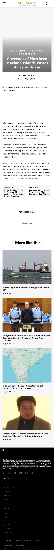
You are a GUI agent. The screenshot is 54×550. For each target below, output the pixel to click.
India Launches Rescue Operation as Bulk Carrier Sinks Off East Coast (23, 387)
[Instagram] (26, 473)
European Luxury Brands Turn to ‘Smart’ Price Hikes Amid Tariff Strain (39, 192)
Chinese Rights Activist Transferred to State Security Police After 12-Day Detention (25, 434)
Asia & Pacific (17, 51)
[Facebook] (4, 473)
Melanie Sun (28, 75)
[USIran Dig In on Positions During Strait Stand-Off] (27, 267)
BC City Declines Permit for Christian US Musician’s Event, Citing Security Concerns (13, 193)
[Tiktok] (32, 473)
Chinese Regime (27, 54)
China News (35, 51)
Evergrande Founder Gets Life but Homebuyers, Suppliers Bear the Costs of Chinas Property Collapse (27, 337)
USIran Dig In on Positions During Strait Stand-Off (26, 288)
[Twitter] (9, 473)
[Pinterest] (15, 473)
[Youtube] (20, 473)
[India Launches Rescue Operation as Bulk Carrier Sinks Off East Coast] (27, 365)
